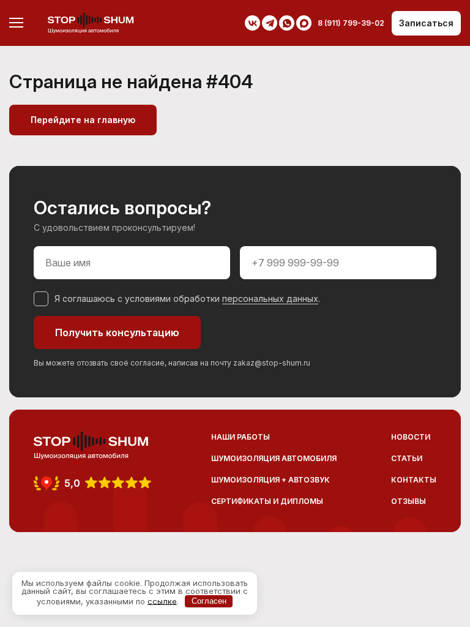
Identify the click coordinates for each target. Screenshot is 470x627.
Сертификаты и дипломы (267, 501)
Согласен (209, 601)
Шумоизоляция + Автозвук (270, 479)
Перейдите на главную (83, 120)
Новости (410, 436)
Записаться (426, 23)
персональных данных (270, 298)
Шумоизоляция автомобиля (274, 458)
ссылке (162, 601)
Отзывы (408, 501)
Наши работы (240, 436)
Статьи (406, 458)
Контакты (413, 479)
